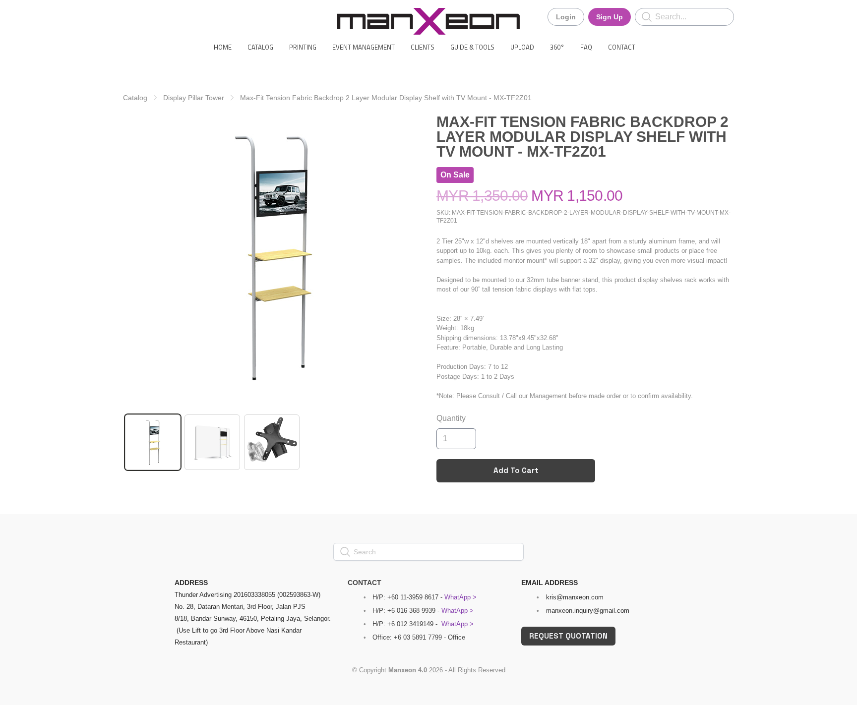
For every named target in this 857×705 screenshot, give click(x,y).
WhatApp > (460, 597)
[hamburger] (131, 16)
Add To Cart (516, 470)
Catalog (135, 98)
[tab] (153, 442)
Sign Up (609, 17)
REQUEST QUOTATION (568, 636)
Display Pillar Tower (193, 98)
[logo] (428, 21)
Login (566, 17)
